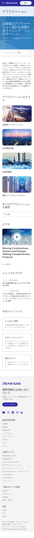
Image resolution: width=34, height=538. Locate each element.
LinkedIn (21, 412)
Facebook (13, 412)
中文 (3, 513)
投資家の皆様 (6, 430)
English (4, 510)
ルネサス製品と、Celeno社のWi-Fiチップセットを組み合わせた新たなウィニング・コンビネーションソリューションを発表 (17, 297)
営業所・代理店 (7, 500)
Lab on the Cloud (7, 477)
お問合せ (5, 439)
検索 (26, 3)
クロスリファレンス (8, 481)
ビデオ (4, 446)
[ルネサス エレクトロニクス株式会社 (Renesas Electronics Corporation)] (11, 3)
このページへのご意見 (18, 527)
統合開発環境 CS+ (7, 459)
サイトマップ (6, 527)
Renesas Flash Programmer (10, 462)
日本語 (4, 516)
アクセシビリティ (17, 524)
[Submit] (4, 214)
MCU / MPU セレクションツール (12, 465)
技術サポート (6, 491)
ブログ (4, 442)
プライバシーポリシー (22, 522)
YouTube (3, 412)
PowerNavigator (7, 474)
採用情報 (5, 427)
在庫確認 (5, 497)
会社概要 (5, 424)
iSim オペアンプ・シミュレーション (13, 468)
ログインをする (10, 404)
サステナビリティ (7, 436)
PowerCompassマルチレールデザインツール (15, 471)
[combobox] (17, 214)
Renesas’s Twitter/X (8, 412)
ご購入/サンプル (7, 494)
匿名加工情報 (6, 524)
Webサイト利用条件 (8, 522)
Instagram (17, 412)
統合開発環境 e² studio (9, 456)
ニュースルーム (7, 433)
